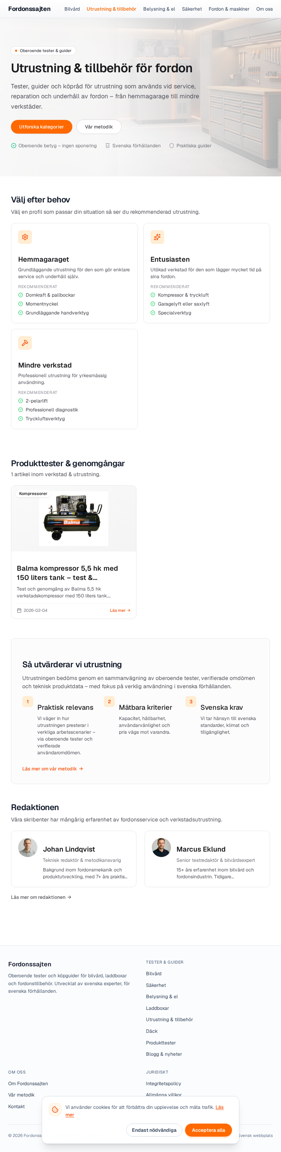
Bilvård (72, 9)
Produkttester (161, 1043)
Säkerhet (192, 9)
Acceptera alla (208, 1130)
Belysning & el (159, 9)
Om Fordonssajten (28, 1083)
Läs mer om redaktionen (41, 897)
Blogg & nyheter (164, 1054)
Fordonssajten (29, 964)
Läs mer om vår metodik (52, 769)
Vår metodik (99, 127)
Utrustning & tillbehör (111, 9)
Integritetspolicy (163, 1083)
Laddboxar (157, 1008)
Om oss (264, 9)
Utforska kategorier (41, 127)
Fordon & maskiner (229, 9)
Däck (152, 1031)
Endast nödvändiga (154, 1130)
